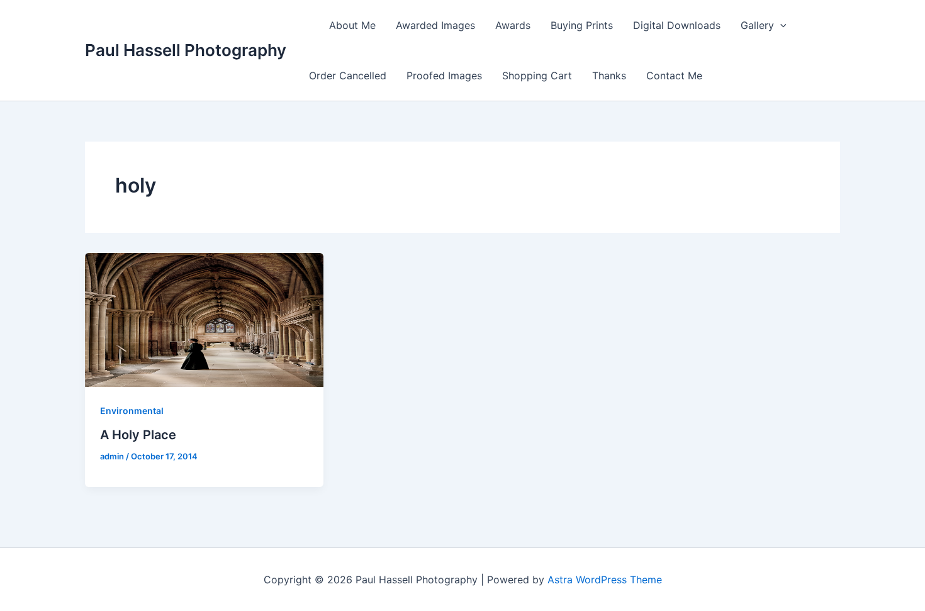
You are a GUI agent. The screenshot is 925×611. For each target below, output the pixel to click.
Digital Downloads (676, 25)
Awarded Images (435, 25)
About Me (352, 25)
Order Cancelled (347, 75)
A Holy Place (138, 434)
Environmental (132, 410)
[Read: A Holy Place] (204, 319)
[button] (780, 25)
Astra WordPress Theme (604, 579)
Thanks (609, 75)
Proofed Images (444, 75)
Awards (512, 25)
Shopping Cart (537, 75)
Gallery (757, 25)
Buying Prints (582, 25)
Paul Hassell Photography (185, 50)
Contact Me (674, 75)
